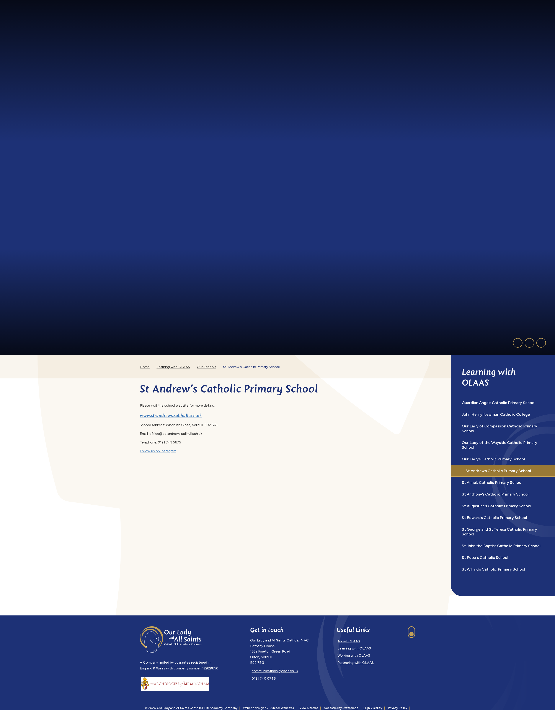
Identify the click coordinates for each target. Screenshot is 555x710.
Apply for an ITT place (444, 4)
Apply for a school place (359, 4)
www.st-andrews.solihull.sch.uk (171, 415)
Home (145, 367)
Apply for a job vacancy (403, 4)
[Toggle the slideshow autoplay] (541, 343)
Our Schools (206, 367)
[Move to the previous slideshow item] (517, 343)
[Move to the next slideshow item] (529, 343)
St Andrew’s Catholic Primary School (251, 367)
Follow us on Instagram (158, 451)
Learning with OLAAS (173, 367)
